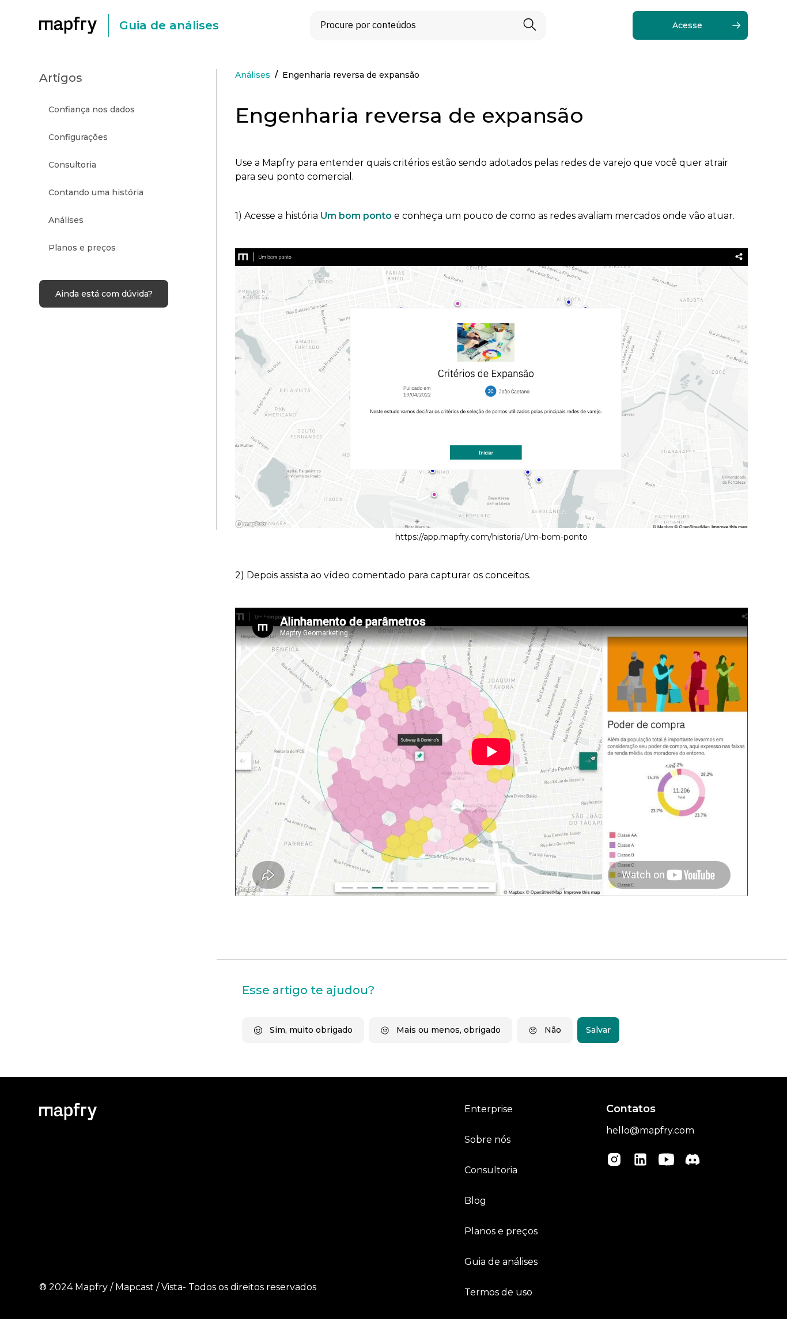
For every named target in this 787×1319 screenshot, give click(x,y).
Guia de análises (501, 1261)
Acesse (687, 25)
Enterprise (488, 1109)
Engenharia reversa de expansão (350, 75)
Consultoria (490, 1170)
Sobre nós (487, 1139)
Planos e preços (501, 1231)
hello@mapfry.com (650, 1130)
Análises (252, 75)
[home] (73, 25)
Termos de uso (498, 1292)
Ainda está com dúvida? (104, 294)
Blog (475, 1200)
